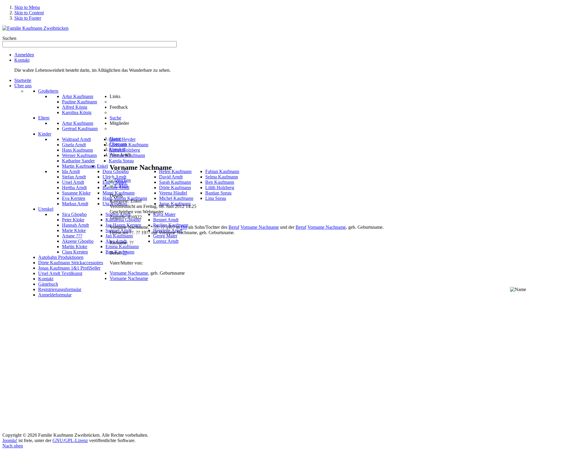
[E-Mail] (119, 185)
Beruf (234, 227)
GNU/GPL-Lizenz (70, 440)
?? (125, 252)
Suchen (9, 38)
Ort (184, 227)
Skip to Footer (27, 18)
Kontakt (21, 60)
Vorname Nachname (259, 227)
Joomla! (9, 440)
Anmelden (24, 54)
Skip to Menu (27, 7)
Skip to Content (29, 12)
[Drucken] (120, 180)
